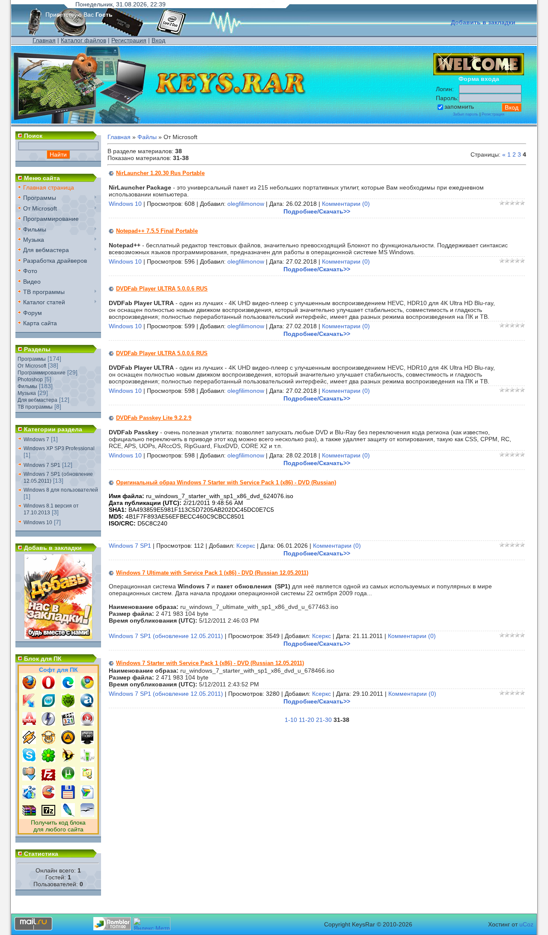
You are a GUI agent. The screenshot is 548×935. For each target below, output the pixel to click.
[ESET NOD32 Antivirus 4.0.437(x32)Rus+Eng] (48, 705)
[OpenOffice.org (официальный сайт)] (87, 814)
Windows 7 (36, 439)
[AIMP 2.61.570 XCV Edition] (68, 742)
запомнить (459, 106)
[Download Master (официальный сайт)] (29, 778)
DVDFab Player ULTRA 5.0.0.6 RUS (162, 288)
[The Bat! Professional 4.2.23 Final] (68, 760)
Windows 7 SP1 (42, 465)
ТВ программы (35, 407)
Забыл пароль (465, 114)
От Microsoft (32, 366)
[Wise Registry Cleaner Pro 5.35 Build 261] (29, 796)
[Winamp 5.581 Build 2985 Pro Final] (29, 742)
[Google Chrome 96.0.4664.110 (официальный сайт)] (87, 687)
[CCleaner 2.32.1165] (48, 796)
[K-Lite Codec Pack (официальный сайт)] (68, 723)
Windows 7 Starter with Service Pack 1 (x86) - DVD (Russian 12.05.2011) (210, 663)
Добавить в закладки (483, 22)
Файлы (147, 137)
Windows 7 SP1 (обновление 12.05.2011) (166, 635)
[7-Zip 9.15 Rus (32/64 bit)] (48, 814)
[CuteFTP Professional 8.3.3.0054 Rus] (87, 778)
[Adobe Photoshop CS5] (68, 814)
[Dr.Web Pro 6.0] (68, 705)
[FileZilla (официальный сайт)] (48, 778)
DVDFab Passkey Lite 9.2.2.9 (153, 418)
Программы (32, 359)
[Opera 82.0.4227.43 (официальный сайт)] (48, 687)
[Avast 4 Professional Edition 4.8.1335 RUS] (87, 705)
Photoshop (30, 380)
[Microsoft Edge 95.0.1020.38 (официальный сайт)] (68, 687)
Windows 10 (38, 522)
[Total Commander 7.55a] (68, 796)
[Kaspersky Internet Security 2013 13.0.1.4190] (29, 705)
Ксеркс (245, 545)
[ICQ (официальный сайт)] (48, 760)
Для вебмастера (37, 400)
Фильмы (27, 386)
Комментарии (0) (346, 203)
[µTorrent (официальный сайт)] (68, 778)
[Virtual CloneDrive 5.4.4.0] (48, 742)
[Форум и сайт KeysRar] (58, 637)
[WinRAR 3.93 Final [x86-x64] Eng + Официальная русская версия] (29, 814)
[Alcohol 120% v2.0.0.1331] (29, 723)
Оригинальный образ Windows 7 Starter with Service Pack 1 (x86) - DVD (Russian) (226, 482)
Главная (44, 40)
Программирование (42, 373)
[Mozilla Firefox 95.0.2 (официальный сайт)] (29, 687)
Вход (158, 40)
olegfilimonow (245, 203)
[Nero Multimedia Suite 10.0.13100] (87, 723)
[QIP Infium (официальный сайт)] (87, 760)
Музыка (27, 393)
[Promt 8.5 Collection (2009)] (87, 796)
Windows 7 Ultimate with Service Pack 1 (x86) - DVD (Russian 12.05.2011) (212, 573)
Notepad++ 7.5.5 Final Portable (157, 231)
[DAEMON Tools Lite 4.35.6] (48, 723)
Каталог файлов (83, 40)
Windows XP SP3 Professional (59, 448)
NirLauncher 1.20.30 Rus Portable (160, 173)
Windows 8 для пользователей (61, 490)
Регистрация (128, 40)
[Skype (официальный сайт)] (29, 760)
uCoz (526, 924)
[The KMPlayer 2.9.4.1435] (87, 742)
